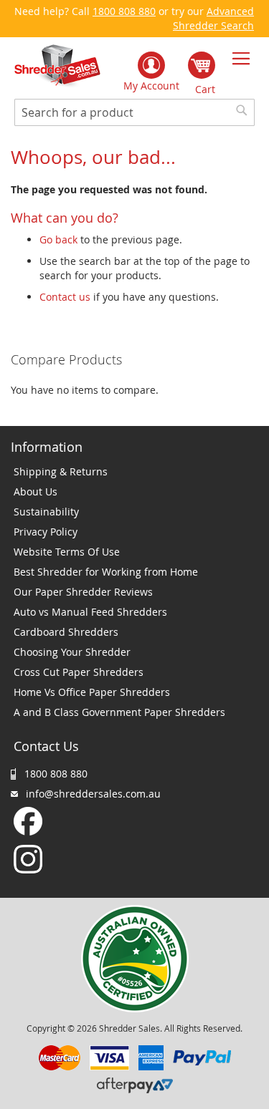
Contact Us (46, 746)
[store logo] (57, 66)
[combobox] (134, 112)
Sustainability (46, 511)
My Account (151, 85)
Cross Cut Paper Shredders (78, 672)
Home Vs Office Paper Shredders (92, 692)
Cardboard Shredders (66, 632)
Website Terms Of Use (67, 551)
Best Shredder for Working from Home (106, 571)
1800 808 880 (124, 11)
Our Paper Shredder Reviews (83, 592)
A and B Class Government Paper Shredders (119, 712)
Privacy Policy (45, 531)
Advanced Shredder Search (213, 18)
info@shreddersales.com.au (93, 793)
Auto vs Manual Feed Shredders (90, 612)
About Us (35, 491)
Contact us (64, 297)
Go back (58, 239)
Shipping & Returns (61, 471)
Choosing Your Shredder (72, 652)
